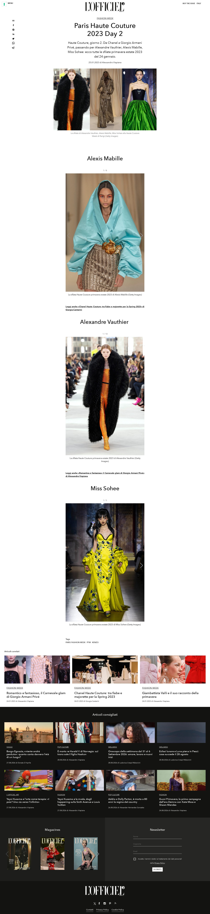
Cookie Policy (118, 910)
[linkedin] (13, 34)
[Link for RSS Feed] (115, 903)
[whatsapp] (13, 43)
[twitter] (13, 39)
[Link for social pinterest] (110, 904)
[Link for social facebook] (99, 904)
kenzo (95, 642)
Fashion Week (105, 18)
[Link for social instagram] (104, 904)
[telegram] (13, 48)
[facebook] (13, 25)
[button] (141, 235)
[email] (13, 21)
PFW (89, 642)
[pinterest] (13, 30)
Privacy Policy (159, 863)
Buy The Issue (189, 3)
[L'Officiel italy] (105, 6)
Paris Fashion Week (75, 642)
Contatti (89, 910)
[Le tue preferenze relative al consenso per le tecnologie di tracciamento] (4, 4)
